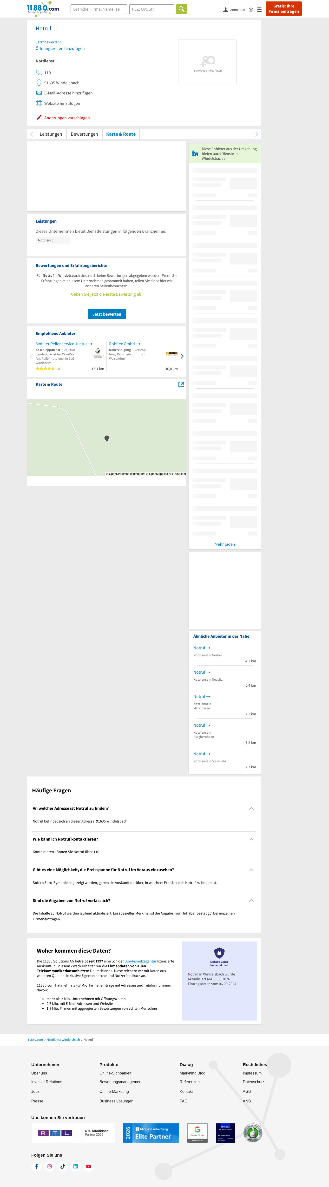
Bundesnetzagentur (141, 961)
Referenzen (190, 1082)
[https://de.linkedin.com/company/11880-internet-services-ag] (75, 1166)
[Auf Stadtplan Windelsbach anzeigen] (181, 384)
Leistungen (51, 134)
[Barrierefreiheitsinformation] (253, 9)
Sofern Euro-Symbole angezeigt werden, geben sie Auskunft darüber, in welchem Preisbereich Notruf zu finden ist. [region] (125, 882)
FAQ (183, 1101)
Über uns (39, 1073)
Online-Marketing (114, 1091)
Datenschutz (253, 1082)
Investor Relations (46, 1082)
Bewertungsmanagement (120, 1082)
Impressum (252, 1073)
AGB (247, 1091)
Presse (37, 1101)
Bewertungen (84, 134)
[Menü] (261, 9)
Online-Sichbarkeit (115, 1073)
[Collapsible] (252, 808)
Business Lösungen (116, 1101)
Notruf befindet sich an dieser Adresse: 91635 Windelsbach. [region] (80, 821)
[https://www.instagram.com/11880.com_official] (49, 1166)
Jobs (35, 1091)
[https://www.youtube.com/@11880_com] (88, 1166)
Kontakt (186, 1091)
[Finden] (181, 9)
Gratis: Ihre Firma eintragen (284, 8)
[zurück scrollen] (31, 134)
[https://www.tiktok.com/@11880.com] (62, 1166)
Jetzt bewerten (106, 314)
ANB (247, 1101)
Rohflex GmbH (122, 343)
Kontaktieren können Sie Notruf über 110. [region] (66, 851)
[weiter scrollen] (256, 134)
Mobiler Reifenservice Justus (61, 343)
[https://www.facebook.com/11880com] (36, 1166)
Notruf (199, 647)
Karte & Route (121, 134)
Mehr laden (225, 544)
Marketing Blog (192, 1073)
